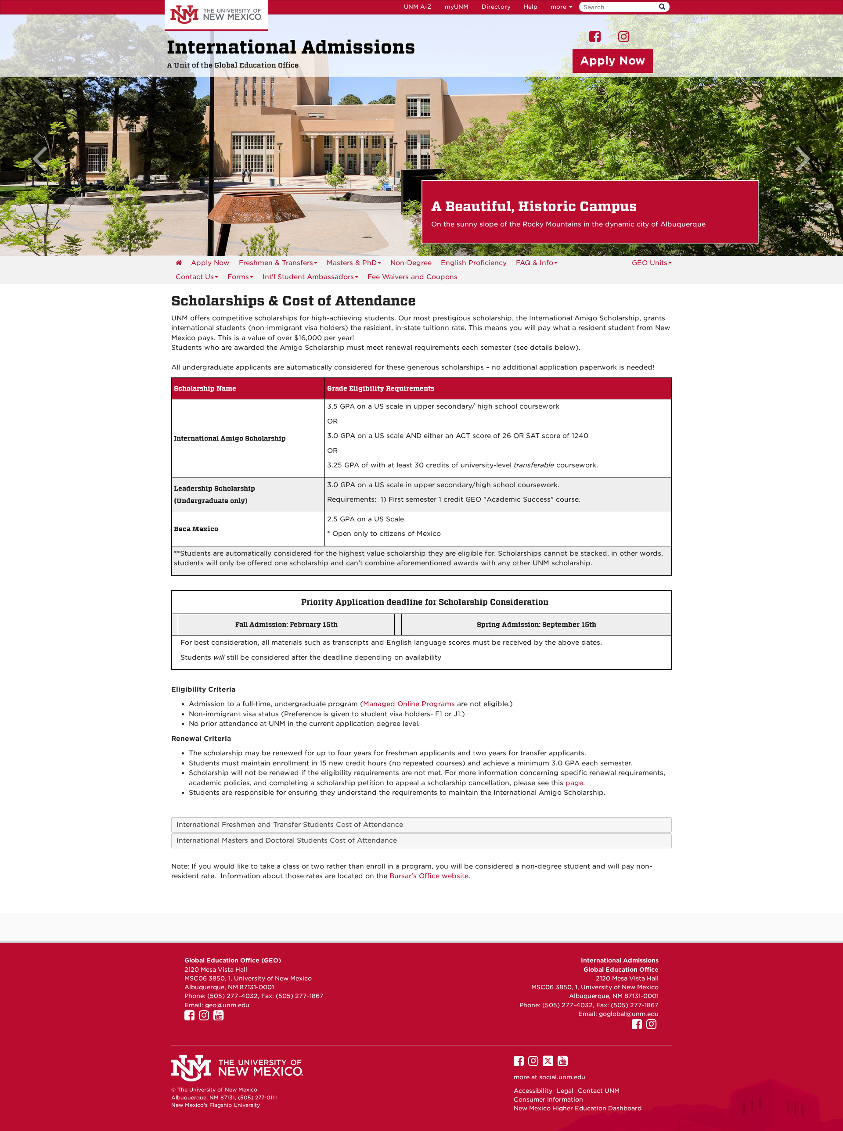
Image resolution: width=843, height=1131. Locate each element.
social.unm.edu (562, 1077)
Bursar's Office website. (429, 876)
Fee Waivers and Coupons (412, 277)
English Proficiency (474, 263)
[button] (63, 135)
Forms (238, 277)
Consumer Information (548, 1099)
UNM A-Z (418, 7)
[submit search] (662, 7)
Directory (496, 7)
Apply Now (210, 263)
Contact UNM (599, 1090)
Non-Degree (411, 263)
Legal (565, 1090)
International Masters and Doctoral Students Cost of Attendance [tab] (287, 840)
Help (530, 7)
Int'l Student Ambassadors (308, 277)
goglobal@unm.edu (629, 1013)
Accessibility (533, 1090)
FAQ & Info (534, 263)
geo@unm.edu (227, 1005)
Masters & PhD (352, 263)
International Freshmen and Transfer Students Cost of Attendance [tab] (290, 825)
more (559, 7)
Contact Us (195, 277)
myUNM (456, 7)
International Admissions (291, 47)
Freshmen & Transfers (276, 263)
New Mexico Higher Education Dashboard (577, 1108)
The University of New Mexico (216, 15)
